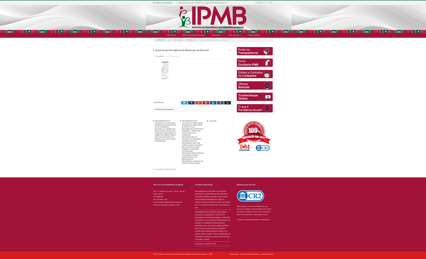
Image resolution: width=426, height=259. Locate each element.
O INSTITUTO (171, 35)
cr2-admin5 (159, 56)
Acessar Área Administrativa (249, 254)
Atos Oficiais (234, 35)
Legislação (215, 35)
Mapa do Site (234, 254)
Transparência (254, 35)
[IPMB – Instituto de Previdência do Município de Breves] (213, 18)
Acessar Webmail (267, 254)
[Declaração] (219, 116)
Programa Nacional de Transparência (256, 219)
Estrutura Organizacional (193, 35)
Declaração (213, 121)
